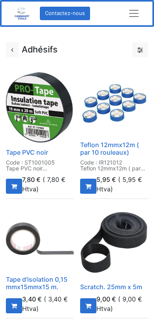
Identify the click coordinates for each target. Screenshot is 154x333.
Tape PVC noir (27, 152)
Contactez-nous (65, 13)
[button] (14, 186)
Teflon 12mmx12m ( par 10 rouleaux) (109, 148)
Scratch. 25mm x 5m (111, 287)
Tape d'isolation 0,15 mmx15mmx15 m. (37, 283)
